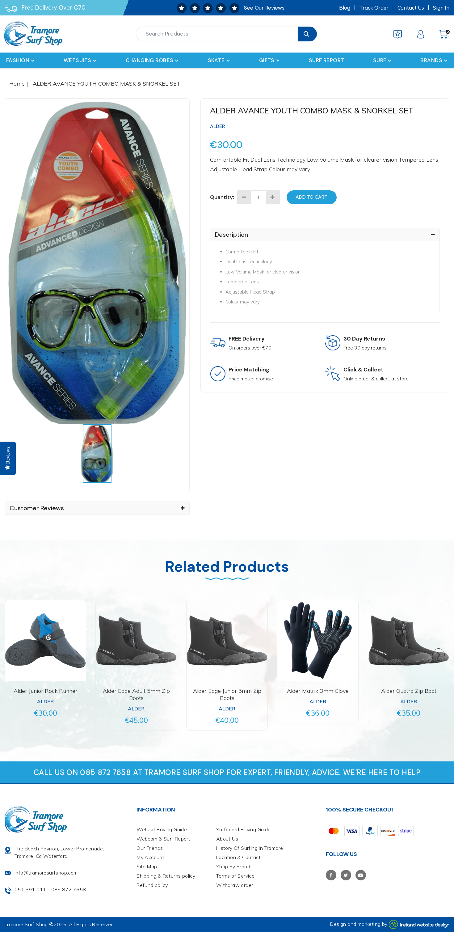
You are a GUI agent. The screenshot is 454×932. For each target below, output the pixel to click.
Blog (344, 7)
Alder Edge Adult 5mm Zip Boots (136, 694)
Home (17, 83)
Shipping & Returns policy (166, 876)
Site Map (147, 866)
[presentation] (97, 453)
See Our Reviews (264, 7)
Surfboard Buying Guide (243, 829)
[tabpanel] (97, 263)
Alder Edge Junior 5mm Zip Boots (227, 694)
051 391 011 (30, 889)
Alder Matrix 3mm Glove (318, 690)
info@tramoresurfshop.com (46, 873)
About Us (227, 839)
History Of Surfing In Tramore (249, 848)
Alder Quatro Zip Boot (408, 690)
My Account (150, 857)
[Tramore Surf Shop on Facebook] (331, 875)
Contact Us (410, 7)
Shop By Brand (233, 866)
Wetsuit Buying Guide (162, 829)
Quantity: (222, 197)
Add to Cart (311, 197)
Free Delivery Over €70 (54, 7)
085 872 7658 (68, 889)
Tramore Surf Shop (26, 924)
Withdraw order (234, 885)
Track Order (374, 7)
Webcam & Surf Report (163, 839)
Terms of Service (235, 876)
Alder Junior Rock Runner (46, 690)
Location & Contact (238, 857)
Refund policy (152, 885)
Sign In (441, 7)
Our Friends (150, 848)
